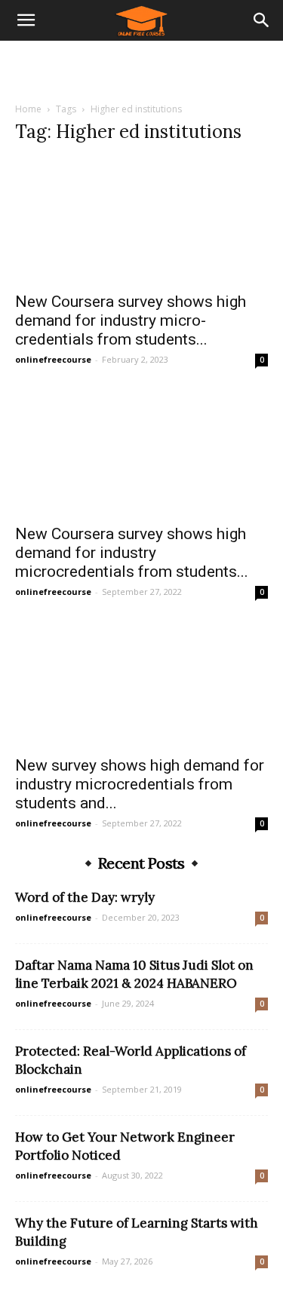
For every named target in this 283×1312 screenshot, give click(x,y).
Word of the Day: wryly (85, 897)
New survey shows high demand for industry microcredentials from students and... (139, 784)
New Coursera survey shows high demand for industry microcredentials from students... (131, 553)
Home (28, 109)
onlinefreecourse (53, 359)
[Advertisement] (142, 67)
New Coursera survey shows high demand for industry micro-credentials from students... (130, 320)
